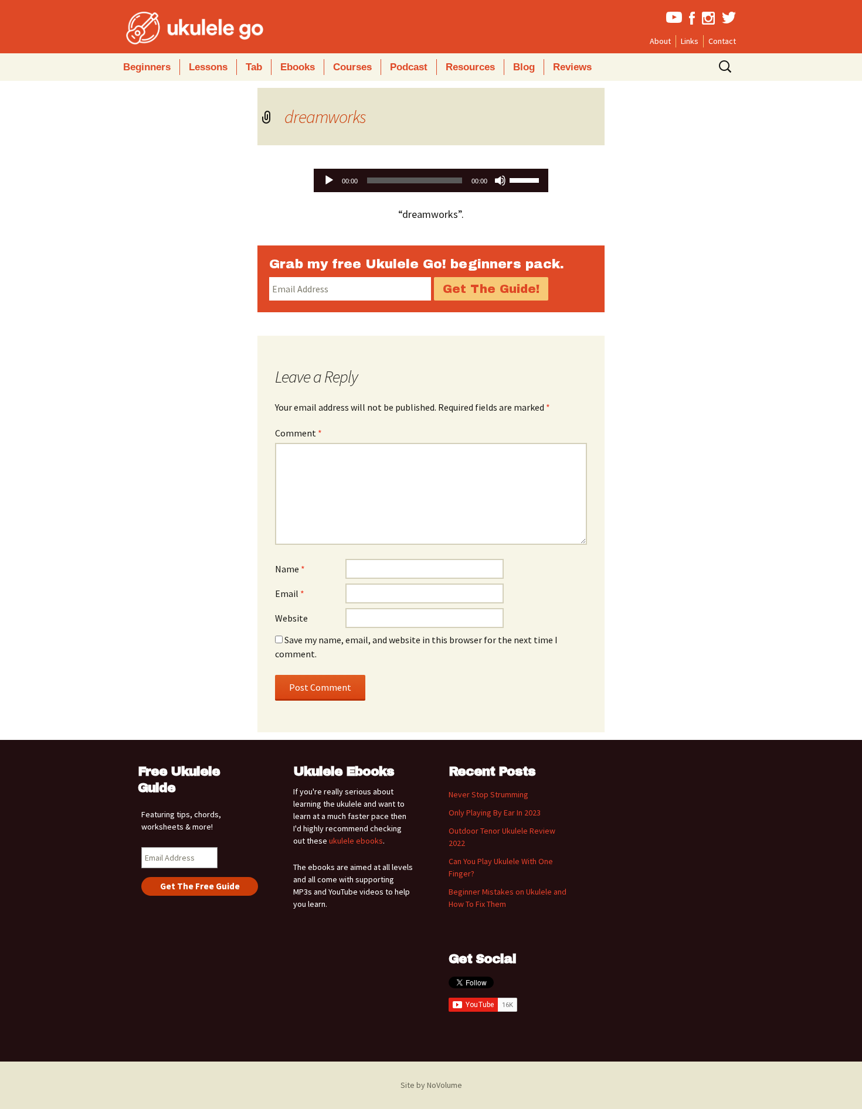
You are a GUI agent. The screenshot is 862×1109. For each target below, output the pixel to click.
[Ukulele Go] (179, 28)
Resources (470, 67)
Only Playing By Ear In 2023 (495, 812)
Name (290, 569)
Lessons (208, 67)
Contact (722, 41)
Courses (352, 67)
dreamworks (325, 116)
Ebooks (297, 67)
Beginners (147, 67)
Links (689, 41)
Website (291, 618)
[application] (431, 180)
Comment (298, 433)
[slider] (526, 179)
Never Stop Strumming (488, 794)
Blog (524, 67)
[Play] (329, 180)
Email (289, 593)
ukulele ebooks (356, 840)
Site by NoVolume (431, 1085)
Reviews (572, 67)
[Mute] (500, 180)
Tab (254, 67)
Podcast (408, 67)
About (660, 41)
